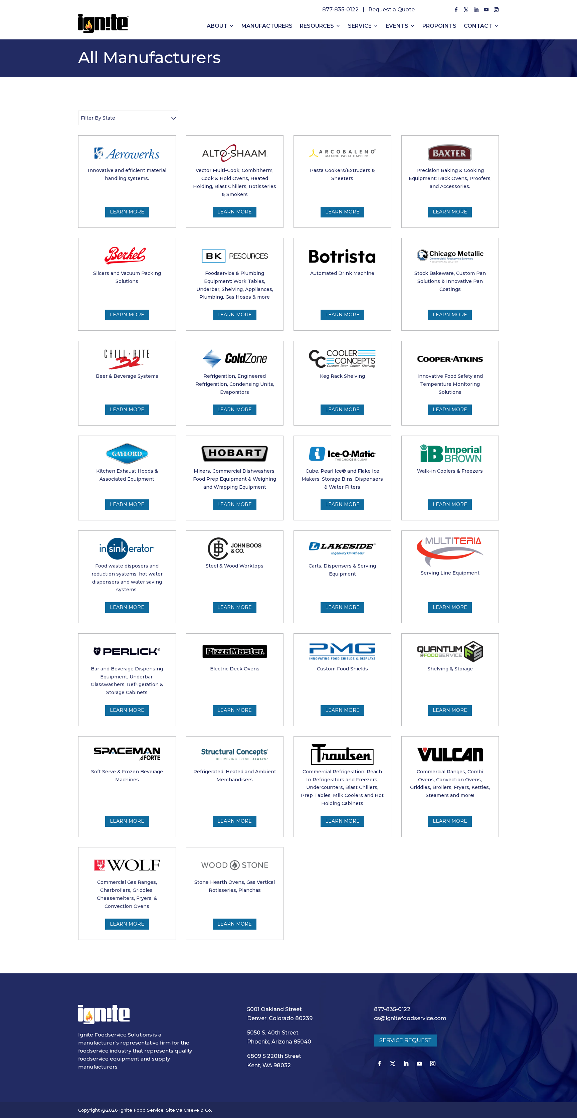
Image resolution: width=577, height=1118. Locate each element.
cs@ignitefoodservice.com (410, 1018)
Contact (478, 26)
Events (397, 26)
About (217, 26)
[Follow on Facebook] (456, 9)
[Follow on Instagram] (496, 9)
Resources (317, 26)
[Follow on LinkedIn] (476, 9)
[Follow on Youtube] (486, 9)
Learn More (127, 212)
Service (360, 26)
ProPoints (439, 26)
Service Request (405, 1040)
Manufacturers (267, 26)
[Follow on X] (466, 9)
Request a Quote (391, 9)
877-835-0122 (340, 9)
